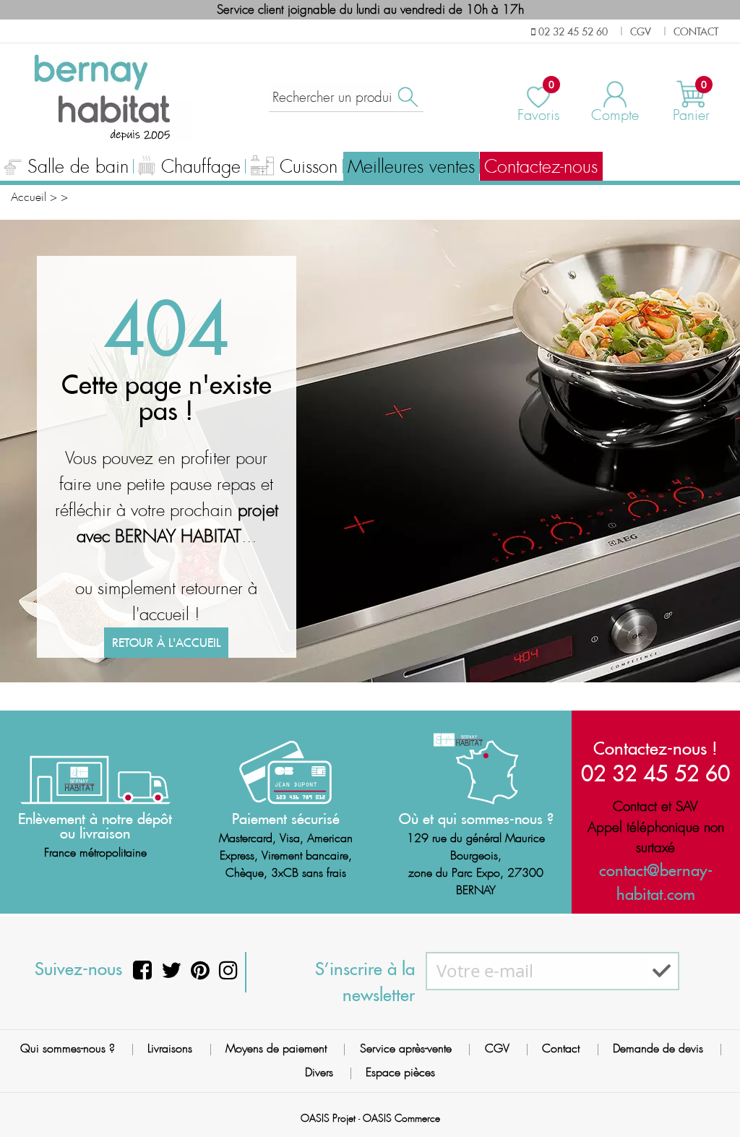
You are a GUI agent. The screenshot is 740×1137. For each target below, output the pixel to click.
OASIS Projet (328, 1118)
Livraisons (169, 1048)
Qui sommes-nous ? (67, 1048)
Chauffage (201, 167)
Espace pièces (400, 1072)
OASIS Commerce (401, 1118)
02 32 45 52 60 (655, 773)
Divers (319, 1072)
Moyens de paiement (276, 1048)
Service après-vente (406, 1048)
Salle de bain (78, 167)
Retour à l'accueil (166, 642)
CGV (497, 1048)
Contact (561, 1048)
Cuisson (308, 167)
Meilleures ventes (411, 167)
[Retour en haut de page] (711, 1093)
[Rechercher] (407, 97)
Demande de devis (658, 1048)
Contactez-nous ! (655, 748)
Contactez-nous (541, 167)
